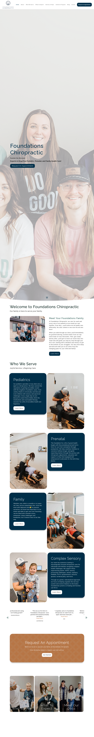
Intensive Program (61, 4)
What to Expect (39, 4)
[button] (86, 617)
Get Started (47, 655)
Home (17, 4)
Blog (68, 4)
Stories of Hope (49, 4)
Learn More (54, 353)
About (22, 4)
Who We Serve (30, 4)
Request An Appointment (22, 166)
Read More (22, 616)
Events (73, 4)
